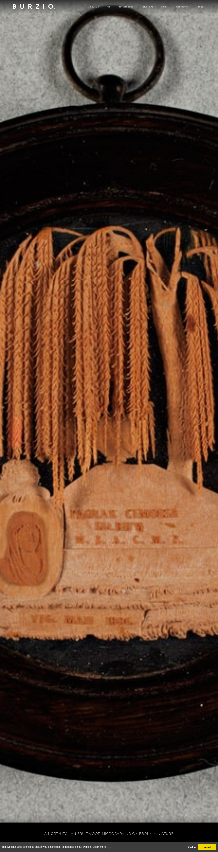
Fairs (163, 6)
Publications (181, 6)
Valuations (147, 6)
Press (199, 6)
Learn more (99, 846)
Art (108, 6)
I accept (207, 847)
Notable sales (126, 6)
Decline (192, 847)
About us (93, 6)
